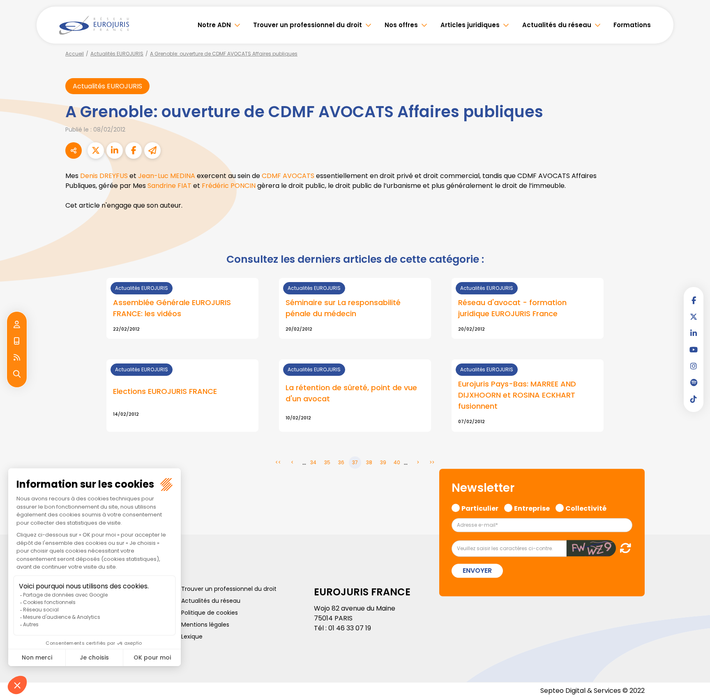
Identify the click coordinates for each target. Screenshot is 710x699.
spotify (693, 382)
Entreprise (532, 507)
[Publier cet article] (96, 150)
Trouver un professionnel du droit (307, 25)
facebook (693, 300)
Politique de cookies (209, 613)
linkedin (693, 333)
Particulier (479, 507)
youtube (693, 349)
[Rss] (16, 357)
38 (369, 462)
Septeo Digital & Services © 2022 (592, 690)
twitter (693, 316)
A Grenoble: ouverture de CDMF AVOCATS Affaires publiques (223, 53)
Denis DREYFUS (104, 176)
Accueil (74, 53)
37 (355, 462)
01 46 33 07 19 (349, 628)
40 (397, 462)
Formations (632, 25)
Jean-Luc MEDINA (166, 176)
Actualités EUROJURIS (116, 53)
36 (341, 462)
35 (327, 462)
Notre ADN (214, 25)
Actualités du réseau (556, 25)
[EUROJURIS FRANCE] (94, 25)
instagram (693, 366)
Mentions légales (205, 624)
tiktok (693, 398)
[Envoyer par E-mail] (152, 150)
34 (313, 462)
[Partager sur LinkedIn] (114, 150)
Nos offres (401, 25)
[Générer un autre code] (623, 548)
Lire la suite (182, 308)
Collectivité (585, 507)
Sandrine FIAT (169, 185)
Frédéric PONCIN (229, 185)
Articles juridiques (470, 25)
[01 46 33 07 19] (16, 341)
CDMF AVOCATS (288, 176)
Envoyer (477, 571)
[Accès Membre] (16, 324)
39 (383, 462)
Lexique (192, 636)
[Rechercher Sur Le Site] (16, 374)
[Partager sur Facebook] (133, 150)
